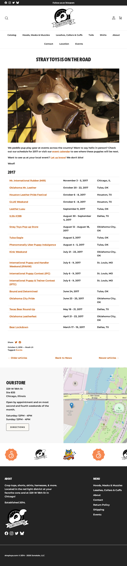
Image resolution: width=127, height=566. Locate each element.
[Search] (6, 18)
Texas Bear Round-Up (22, 309)
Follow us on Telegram (63, 3)
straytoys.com (11, 555)
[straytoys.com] (64, 18)
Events (79, 43)
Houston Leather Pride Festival (28, 194)
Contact (48, 43)
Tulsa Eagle (16, 237)
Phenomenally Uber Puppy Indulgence (32, 244)
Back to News (63, 357)
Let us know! (58, 157)
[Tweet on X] (16, 342)
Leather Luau (17, 208)
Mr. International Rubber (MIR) (27, 180)
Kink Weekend (18, 251)
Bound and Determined (23, 291)
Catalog (11, 35)
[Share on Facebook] (20, 342)
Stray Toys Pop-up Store (23, 226)
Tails (91, 35)
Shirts (103, 35)
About (116, 35)
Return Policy (101, 504)
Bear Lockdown (18, 327)
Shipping (98, 509)
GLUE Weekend (18, 201)
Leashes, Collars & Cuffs (69, 35)
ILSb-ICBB (15, 216)
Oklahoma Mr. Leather (22, 187)
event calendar (61, 151)
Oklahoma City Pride (22, 298)
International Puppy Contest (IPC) (29, 273)
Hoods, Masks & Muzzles (36, 35)
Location (64, 43)
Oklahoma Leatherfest (23, 316)
